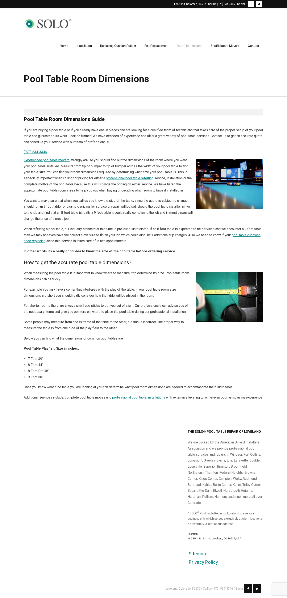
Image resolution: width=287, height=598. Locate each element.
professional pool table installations (138, 397)
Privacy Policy (203, 562)
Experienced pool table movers (47, 160)
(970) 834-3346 (35, 152)
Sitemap (197, 553)
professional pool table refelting (129, 178)
